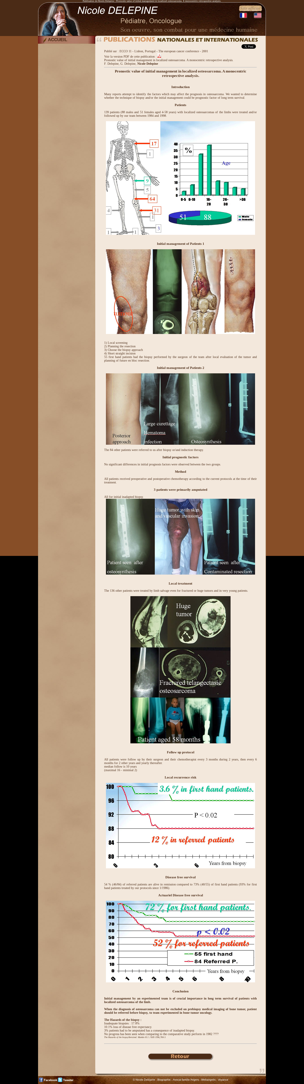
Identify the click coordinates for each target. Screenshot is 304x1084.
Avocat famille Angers (186, 1079)
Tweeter (68, 1080)
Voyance (223, 1079)
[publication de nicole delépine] (181, 1060)
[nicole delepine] (152, 34)
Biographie (164, 1079)
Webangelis (208, 1079)
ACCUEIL (57, 39)
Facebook (50, 1080)
